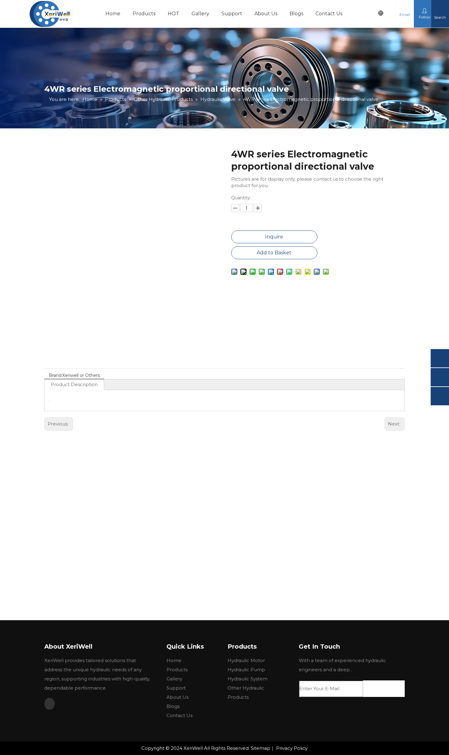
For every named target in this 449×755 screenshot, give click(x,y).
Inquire (274, 237)
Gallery (200, 14)
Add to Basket (274, 253)
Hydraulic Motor (246, 660)
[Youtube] (49, 704)
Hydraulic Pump (246, 669)
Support (231, 14)
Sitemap (260, 748)
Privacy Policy (292, 748)
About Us (265, 14)
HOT (173, 14)
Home (112, 14)
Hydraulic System (248, 679)
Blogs (296, 14)
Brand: (55, 375)
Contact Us (329, 14)
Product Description (74, 384)
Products (144, 14)
